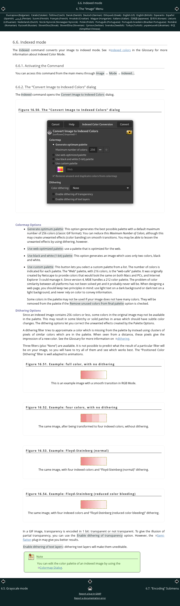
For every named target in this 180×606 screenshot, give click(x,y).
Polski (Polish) (87, 22)
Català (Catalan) (39, 15)
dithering (123, 339)
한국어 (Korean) (158, 18)
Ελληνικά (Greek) (112, 15)
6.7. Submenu (162, 588)
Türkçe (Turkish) (134, 25)
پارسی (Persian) (23, 18)
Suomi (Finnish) (41, 18)
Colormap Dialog (51, 568)
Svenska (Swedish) (114, 25)
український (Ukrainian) (156, 25)
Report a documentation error (90, 598)
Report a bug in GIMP (90, 593)
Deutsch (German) (92, 15)
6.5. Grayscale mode (14, 588)
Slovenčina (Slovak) (48, 25)
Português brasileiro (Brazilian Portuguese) (144, 22)
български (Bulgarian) (18, 15)
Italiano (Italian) (121, 18)
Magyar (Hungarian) (101, 18)
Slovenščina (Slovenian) (72, 25)
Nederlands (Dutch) (28, 22)
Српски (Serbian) (95, 25)
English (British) (144, 15)
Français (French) (59, 18)
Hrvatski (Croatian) (79, 18)
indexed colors (121, 50)
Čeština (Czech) (57, 15)
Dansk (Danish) (74, 15)
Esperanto (159, 15)
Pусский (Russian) (27, 25)
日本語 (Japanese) (140, 18)
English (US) (129, 15)
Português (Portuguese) (107, 22)
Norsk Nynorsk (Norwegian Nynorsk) (58, 22)
